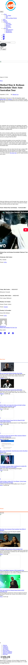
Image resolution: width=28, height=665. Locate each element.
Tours (4, 19)
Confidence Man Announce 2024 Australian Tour (11, 549)
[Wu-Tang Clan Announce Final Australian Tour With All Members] (10, 526)
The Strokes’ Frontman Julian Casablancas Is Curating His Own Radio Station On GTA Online (13, 466)
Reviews (6, 28)
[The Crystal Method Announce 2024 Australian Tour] (10, 567)
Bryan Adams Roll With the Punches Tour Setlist (11, 373)
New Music (8, 15)
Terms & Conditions (7, 651)
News (5, 14)
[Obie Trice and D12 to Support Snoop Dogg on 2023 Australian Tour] (10, 587)
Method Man (3, 99)
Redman (10, 99)
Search (3, 44)
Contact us (5, 646)
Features (6, 22)
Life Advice (8, 27)
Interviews (8, 23)
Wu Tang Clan (13, 153)
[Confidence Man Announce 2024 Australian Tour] (10, 546)
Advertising (5, 647)
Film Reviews (9, 32)
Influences (8, 25)
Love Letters (8, 24)
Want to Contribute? (7, 653)
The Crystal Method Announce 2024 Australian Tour (12, 570)
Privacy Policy (6, 650)
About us (5, 645)
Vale (7, 16)
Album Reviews (9, 29)
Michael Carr (15, 94)
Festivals (5, 20)
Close (2, 47)
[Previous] (1, 513)
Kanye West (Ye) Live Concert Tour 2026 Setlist (11, 389)
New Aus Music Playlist (11, 18)
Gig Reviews (9, 31)
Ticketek (6, 306)
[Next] (3, 513)
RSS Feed (5, 654)
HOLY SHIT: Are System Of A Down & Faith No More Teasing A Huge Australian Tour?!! (13, 405)
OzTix (5, 262)
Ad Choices (5, 649)
